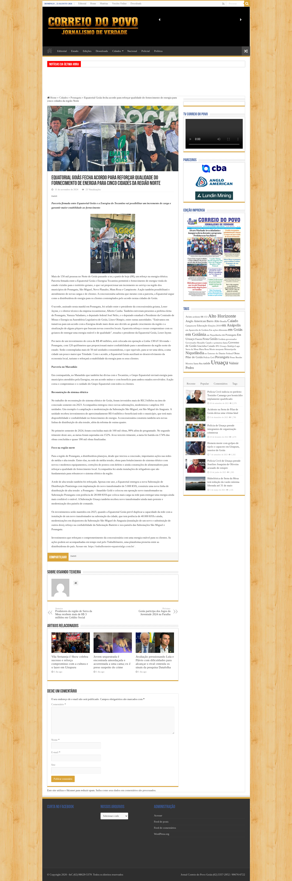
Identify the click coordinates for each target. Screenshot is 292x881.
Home (93, 3)
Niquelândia (195, 353)
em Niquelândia (214, 335)
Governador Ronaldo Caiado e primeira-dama (207, 343)
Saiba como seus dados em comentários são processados (126, 790)
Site (53, 764)
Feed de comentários (165, 827)
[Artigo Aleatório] (246, 51)
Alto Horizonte (222, 316)
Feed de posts (161, 821)
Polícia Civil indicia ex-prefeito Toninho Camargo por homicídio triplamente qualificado (225, 395)
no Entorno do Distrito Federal (219, 353)
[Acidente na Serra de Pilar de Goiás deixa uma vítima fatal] (195, 414)
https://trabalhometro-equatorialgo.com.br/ (111, 546)
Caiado (232, 321)
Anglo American (196, 321)
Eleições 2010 (214, 326)
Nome (55, 739)
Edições (87, 51)
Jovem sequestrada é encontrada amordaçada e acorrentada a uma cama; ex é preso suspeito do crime (112, 662)
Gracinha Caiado (206, 345)
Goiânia (221, 339)
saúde (206, 363)
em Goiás (235, 329)
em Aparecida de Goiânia (197, 330)
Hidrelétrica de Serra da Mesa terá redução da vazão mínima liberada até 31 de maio (223, 482)
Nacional (132, 51)
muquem (220, 349)
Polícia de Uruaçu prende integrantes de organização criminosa (221, 429)
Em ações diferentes (218, 330)
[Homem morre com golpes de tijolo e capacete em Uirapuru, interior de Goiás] (195, 448)
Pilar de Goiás (194, 357)
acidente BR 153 (200, 317)
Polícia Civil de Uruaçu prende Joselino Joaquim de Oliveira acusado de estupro (224, 464)
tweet (54, 195)
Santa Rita (198, 364)
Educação (202, 325)
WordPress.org (161, 833)
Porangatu (76, 97)
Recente (191, 383)
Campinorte (191, 326)
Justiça (231, 345)
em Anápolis (231, 325)
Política (158, 51)
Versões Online (119, 3)
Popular (204, 383)
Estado (74, 51)
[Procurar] (247, 4)
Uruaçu (219, 362)
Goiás (214, 339)
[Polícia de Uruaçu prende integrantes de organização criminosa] (195, 430)
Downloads (136, 3)
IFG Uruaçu (221, 346)
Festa (206, 339)
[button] (160, 20)
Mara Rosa (204, 349)
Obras (236, 353)
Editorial (82, 3)
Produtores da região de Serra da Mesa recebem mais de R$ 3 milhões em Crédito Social (73, 613)
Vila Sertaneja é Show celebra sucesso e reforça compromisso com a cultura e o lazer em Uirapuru (69, 662)
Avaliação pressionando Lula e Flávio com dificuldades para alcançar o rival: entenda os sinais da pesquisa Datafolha (155, 662)
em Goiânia (196, 334)
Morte (212, 349)
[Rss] (223, 3)
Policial (145, 51)
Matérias (104, 3)
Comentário (58, 704)
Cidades (116, 51)
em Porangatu (229, 334)
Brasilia (223, 321)
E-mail (55, 752)
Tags (234, 383)
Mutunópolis (230, 349)
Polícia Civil (209, 357)
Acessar (158, 815)
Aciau (189, 316)
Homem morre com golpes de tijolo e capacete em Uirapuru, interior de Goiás (223, 447)
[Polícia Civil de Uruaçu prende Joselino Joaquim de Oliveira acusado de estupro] (195, 466)
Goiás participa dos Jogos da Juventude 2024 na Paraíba (154, 611)
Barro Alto (213, 321)
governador (231, 339)
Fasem (198, 339)
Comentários (220, 383)
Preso (232, 357)
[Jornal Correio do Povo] (93, 26)
